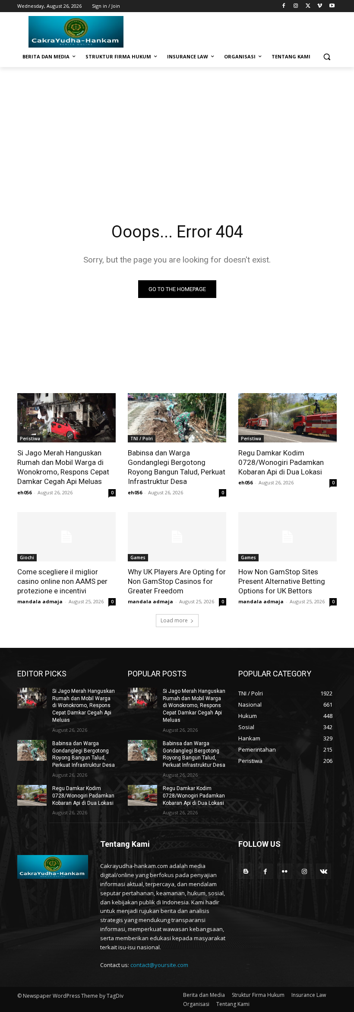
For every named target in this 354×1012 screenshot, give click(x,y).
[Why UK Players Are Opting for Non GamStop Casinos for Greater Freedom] (177, 536)
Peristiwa (30, 439)
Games (137, 557)
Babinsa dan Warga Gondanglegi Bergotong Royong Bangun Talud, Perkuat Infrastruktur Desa (176, 467)
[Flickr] (284, 871)
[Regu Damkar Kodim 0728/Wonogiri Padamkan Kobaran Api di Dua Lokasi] (287, 417)
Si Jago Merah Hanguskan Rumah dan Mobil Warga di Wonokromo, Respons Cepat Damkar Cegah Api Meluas (63, 467)
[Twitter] (308, 6)
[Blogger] (245, 871)
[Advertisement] (177, 131)
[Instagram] (296, 6)
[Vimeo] (320, 6)
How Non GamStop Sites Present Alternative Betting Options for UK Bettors (281, 581)
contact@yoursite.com (159, 965)
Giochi (27, 557)
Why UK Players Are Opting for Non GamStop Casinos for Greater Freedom (177, 581)
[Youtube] (332, 6)
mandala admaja (40, 601)
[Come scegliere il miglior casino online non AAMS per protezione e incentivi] (66, 536)
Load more (174, 620)
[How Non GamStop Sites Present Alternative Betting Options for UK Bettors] (287, 536)
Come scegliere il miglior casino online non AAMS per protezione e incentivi (62, 581)
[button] (326, 57)
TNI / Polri (141, 439)
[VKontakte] (323, 871)
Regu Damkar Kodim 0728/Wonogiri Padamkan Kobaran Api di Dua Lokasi (281, 462)
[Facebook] (284, 6)
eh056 (24, 492)
